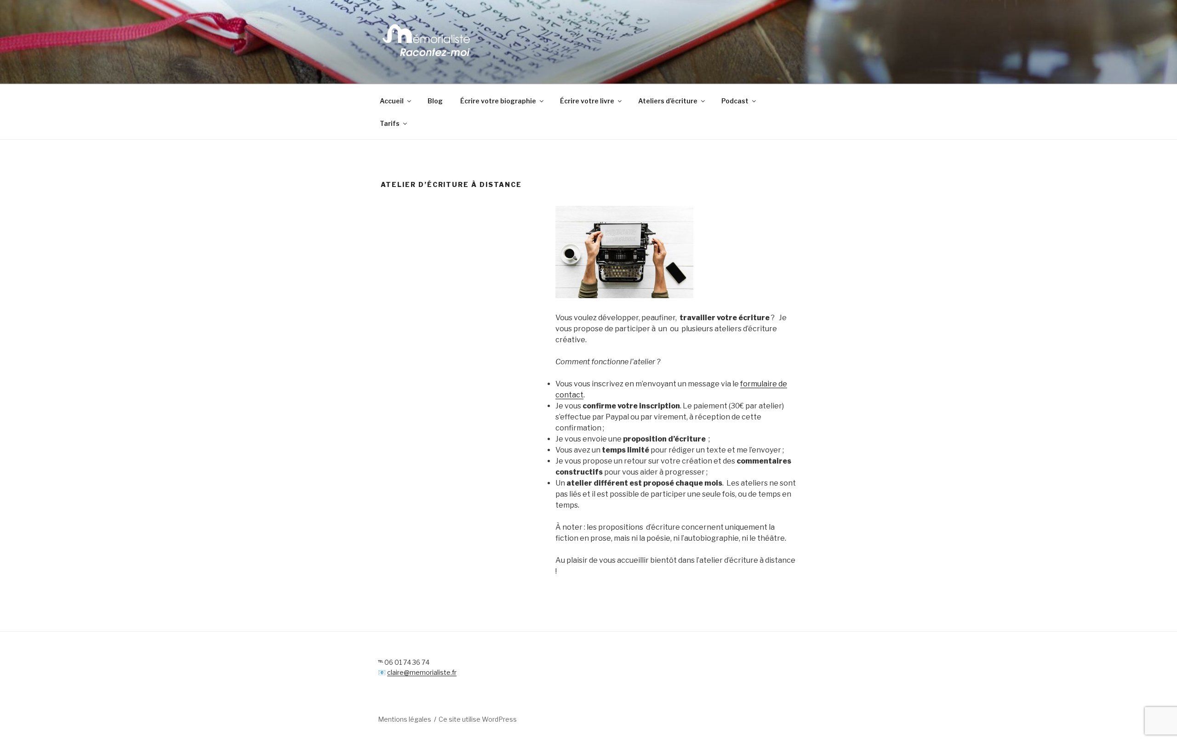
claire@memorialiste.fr (422, 672)
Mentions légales (404, 719)
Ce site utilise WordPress (478, 719)
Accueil (392, 101)
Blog (435, 101)
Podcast (734, 101)
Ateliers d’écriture (667, 101)
